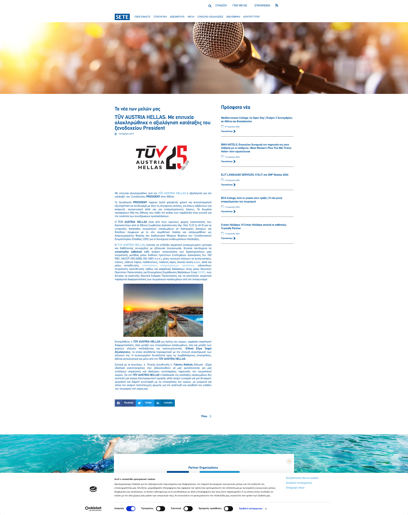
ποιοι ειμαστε (142, 17)
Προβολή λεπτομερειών (250, 509)
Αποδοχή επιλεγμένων (299, 483)
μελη (191, 17)
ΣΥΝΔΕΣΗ (221, 5)
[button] (209, 5)
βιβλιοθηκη (233, 17)
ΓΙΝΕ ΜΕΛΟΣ (240, 5)
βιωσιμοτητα (177, 17)
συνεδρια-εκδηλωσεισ (210, 17)
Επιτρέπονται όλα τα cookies (302, 478)
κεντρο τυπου (251, 17)
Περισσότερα (227, 131)
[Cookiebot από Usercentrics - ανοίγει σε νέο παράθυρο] (93, 508)
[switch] (160, 508)
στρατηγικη (160, 17)
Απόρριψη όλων (295, 487)
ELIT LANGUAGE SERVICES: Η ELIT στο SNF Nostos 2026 (254, 175)
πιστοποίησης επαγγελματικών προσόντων (168, 265)
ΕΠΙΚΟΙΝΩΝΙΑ (262, 5)
